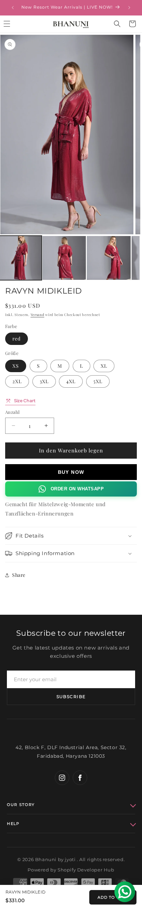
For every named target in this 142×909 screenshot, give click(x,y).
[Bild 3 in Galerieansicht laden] (109, 258)
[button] (117, 23)
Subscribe (71, 696)
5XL (97, 381)
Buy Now (71, 472)
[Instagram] (62, 777)
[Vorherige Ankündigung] (12, 7)
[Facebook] (80, 777)
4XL (70, 381)
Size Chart (25, 400)
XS (15, 365)
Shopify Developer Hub (86, 869)
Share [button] (19, 575)
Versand (37, 314)
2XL (17, 381)
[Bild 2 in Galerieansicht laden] (64, 258)
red (16, 338)
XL (104, 365)
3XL (44, 381)
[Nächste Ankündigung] (129, 7)
